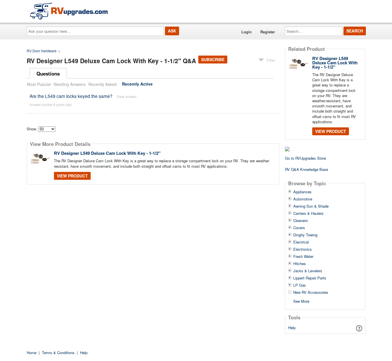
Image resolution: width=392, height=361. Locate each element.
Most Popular (39, 84)
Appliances (302, 192)
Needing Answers (70, 84)
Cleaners (300, 221)
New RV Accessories (310, 292)
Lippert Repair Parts (309, 278)
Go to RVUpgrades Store (305, 158)
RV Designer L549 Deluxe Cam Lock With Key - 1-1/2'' (107, 153)
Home (31, 352)
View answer (127, 96)
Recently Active (137, 84)
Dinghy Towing (305, 235)
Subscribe (212, 59)
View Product (72, 176)
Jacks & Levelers (307, 271)
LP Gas (299, 285)
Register (267, 31)
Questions (48, 73)
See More (301, 300)
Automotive (302, 199)
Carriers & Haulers (308, 213)
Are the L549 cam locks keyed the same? (72, 96)
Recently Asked (102, 84)
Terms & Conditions (58, 352)
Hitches (299, 264)
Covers (299, 228)
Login (246, 31)
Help (292, 327)
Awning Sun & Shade (311, 206)
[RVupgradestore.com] (69, 10)
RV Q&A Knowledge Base (306, 169)
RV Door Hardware (42, 50)
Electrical (301, 242)
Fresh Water (303, 256)
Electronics (302, 249)
